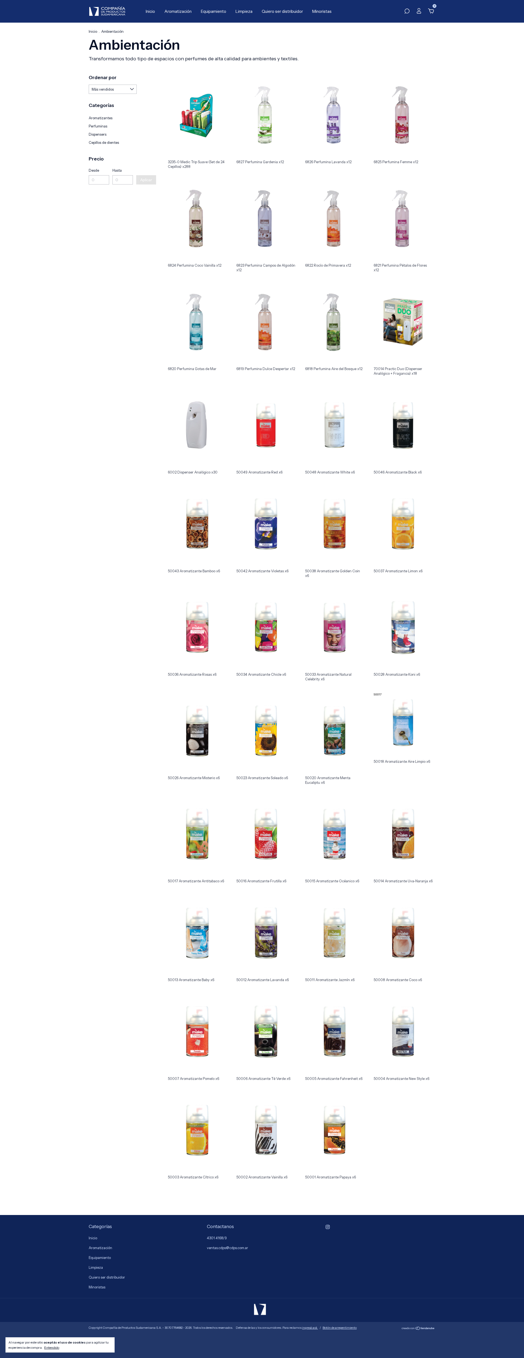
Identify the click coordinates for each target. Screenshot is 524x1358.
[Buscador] (407, 11)
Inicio (150, 11)
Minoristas (322, 11)
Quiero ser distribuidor (282, 11)
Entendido (51, 1347)
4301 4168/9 (217, 1238)
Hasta (117, 170)
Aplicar (146, 180)
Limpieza (244, 11)
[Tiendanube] (418, 1329)
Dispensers (97, 134)
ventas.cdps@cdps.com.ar (227, 1248)
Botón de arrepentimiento (340, 1328)
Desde (94, 170)
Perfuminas (98, 126)
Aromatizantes (100, 118)
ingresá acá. (310, 1328)
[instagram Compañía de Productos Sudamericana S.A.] (327, 1227)
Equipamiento (213, 11)
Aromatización (178, 11)
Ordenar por (103, 77)
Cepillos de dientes (104, 142)
